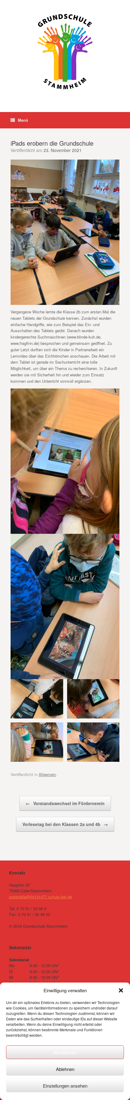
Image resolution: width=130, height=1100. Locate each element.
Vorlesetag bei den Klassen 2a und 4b (65, 824)
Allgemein (47, 774)
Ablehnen (65, 1069)
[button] (121, 990)
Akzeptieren (65, 1052)
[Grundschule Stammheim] (65, 51)
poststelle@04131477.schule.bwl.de (40, 897)
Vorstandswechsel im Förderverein (65, 803)
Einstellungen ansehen (65, 1085)
